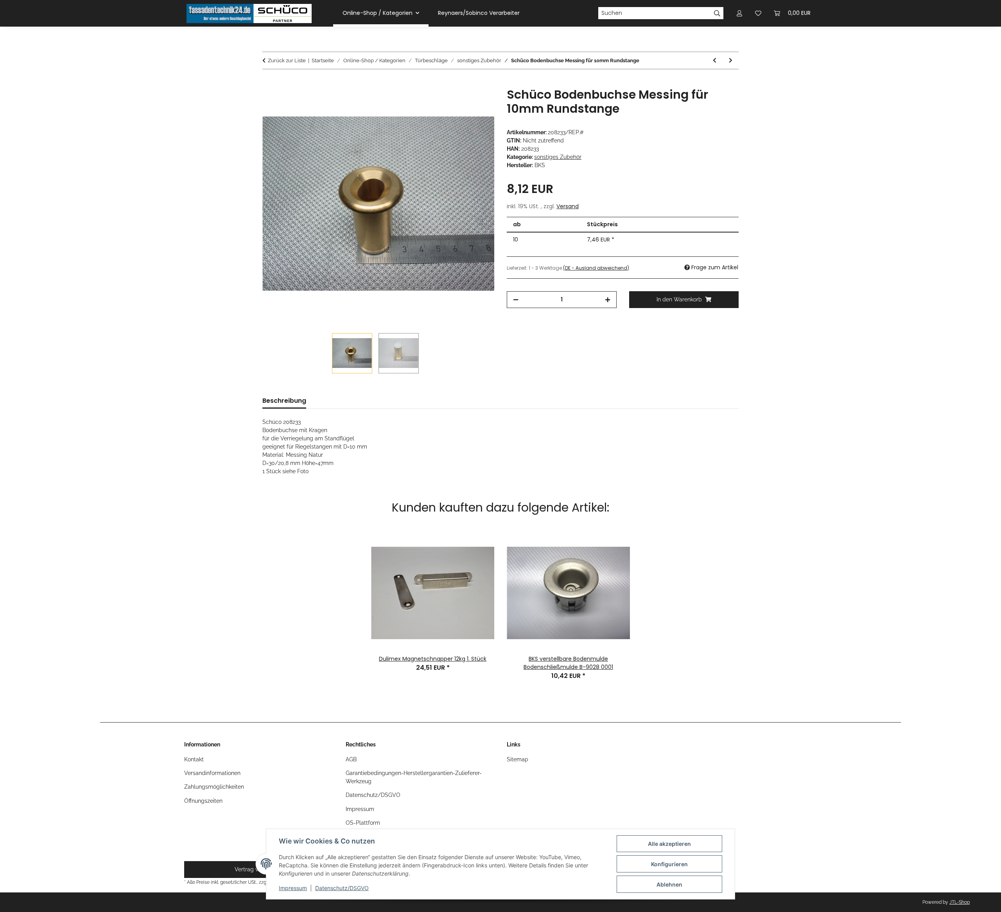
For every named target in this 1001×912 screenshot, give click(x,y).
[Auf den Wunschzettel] (477, 102)
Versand (567, 206)
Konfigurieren (669, 864)
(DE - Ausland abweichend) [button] (596, 268)
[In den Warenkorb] (268, 83)
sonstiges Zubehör (557, 157)
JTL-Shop (959, 902)
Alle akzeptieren (669, 843)
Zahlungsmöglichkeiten (214, 787)
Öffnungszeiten (203, 801)
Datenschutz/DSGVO (342, 888)
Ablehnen (669, 884)
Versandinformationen (212, 773)
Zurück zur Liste (287, 60)
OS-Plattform (363, 823)
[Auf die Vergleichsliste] (457, 102)
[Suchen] (717, 13)
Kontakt (194, 759)
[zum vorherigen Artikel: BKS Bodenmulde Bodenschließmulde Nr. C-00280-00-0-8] (715, 60)
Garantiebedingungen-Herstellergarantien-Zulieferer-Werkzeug (414, 777)
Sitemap (517, 759)
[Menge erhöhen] (607, 300)
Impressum (293, 888)
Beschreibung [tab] (284, 400)
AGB (351, 759)
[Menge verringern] (515, 300)
